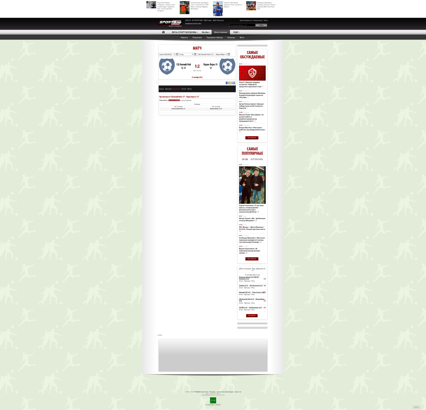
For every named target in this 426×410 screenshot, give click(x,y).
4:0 (265, 285)
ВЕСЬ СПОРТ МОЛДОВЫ (184, 32)
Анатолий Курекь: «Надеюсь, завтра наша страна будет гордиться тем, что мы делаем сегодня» (166, 7)
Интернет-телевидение (176, 26)
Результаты (197, 37)
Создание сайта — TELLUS (213, 404)
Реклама (212, 392)
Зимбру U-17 (243, 285)
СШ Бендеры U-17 (255, 307)
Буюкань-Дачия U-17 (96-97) (249, 277)
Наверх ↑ (416, 407)
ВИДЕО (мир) (208, 20)
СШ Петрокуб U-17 (256, 285)
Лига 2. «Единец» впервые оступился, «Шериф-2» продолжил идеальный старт (251, 84)
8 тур (258, 275)
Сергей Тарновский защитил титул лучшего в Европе (233, 5)
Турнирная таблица (215, 37)
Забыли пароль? (258, 20)
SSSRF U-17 (243, 307)
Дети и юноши (220, 32)
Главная (163, 32)
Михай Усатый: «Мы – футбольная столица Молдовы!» (252, 219)
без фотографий (174, 100)
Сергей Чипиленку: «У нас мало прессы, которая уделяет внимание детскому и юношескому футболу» (251, 208)
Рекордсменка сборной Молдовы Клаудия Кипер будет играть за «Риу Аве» (252, 95)
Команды (231, 37)
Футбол (205, 32)
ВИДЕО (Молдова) (218, 20)
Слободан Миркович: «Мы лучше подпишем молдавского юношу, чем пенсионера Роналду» (252, 240)
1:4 (265, 278)
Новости (184, 37)
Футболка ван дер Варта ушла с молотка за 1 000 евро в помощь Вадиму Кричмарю (199, 6)
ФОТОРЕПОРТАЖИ (197, 20)
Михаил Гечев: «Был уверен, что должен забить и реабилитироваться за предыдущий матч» (251, 118)
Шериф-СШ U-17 (245, 292)
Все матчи (251, 316)
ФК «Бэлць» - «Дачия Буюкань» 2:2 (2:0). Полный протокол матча (252, 229)
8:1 (265, 307)
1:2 (265, 300)
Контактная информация (225, 392)
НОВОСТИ (188, 20)
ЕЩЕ (235, 32)
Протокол (176, 89)
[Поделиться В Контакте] (233, 83)
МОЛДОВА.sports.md (201, 392)
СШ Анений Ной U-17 (246, 299)
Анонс (161, 89)
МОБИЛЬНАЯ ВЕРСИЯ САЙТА (193, 24)
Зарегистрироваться (246, 20)
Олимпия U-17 (244, 279)
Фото (242, 37)
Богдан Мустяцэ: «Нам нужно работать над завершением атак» (252, 129)
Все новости (252, 138)
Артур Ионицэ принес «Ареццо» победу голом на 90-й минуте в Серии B (251, 106)
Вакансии (238, 392)
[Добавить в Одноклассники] (230, 83)
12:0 (264, 292)
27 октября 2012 (250, 275)
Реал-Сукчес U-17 (258, 292)
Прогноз (168, 89)
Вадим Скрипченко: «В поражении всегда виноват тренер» (249, 250)
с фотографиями (186, 100)
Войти (266, 20)
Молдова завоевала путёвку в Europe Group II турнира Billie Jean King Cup (266, 6)
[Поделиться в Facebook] (227, 83)
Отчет (184, 89)
